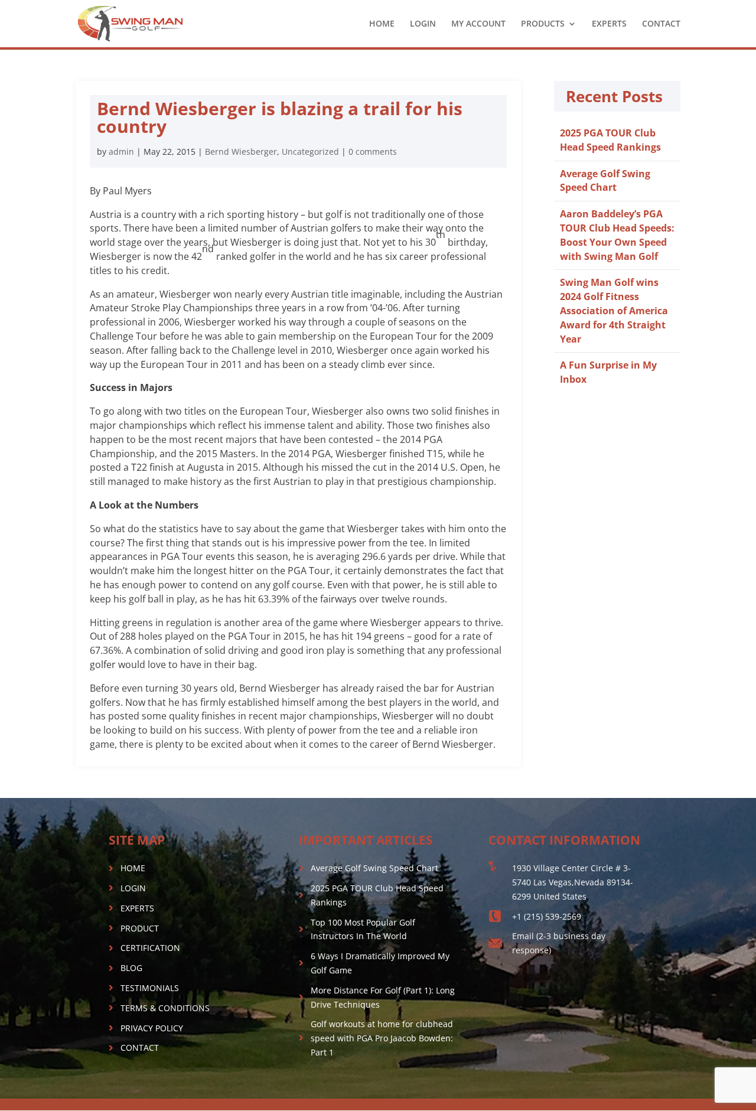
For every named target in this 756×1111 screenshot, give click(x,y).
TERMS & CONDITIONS (165, 1008)
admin (121, 151)
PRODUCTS (543, 24)
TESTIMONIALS (149, 987)
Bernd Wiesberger (241, 151)
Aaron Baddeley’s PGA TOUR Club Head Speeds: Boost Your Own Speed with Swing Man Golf (617, 234)
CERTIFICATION (150, 947)
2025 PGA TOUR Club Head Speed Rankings (610, 140)
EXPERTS (609, 24)
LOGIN (423, 24)
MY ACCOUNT (478, 24)
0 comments (372, 151)
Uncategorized (310, 151)
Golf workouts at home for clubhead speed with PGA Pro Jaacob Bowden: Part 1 (382, 1038)
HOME (382, 24)
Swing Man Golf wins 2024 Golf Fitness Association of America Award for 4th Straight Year (614, 310)
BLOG (131, 967)
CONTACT (661, 24)
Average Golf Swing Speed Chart (605, 180)
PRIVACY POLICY (151, 1028)
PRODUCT (139, 928)
